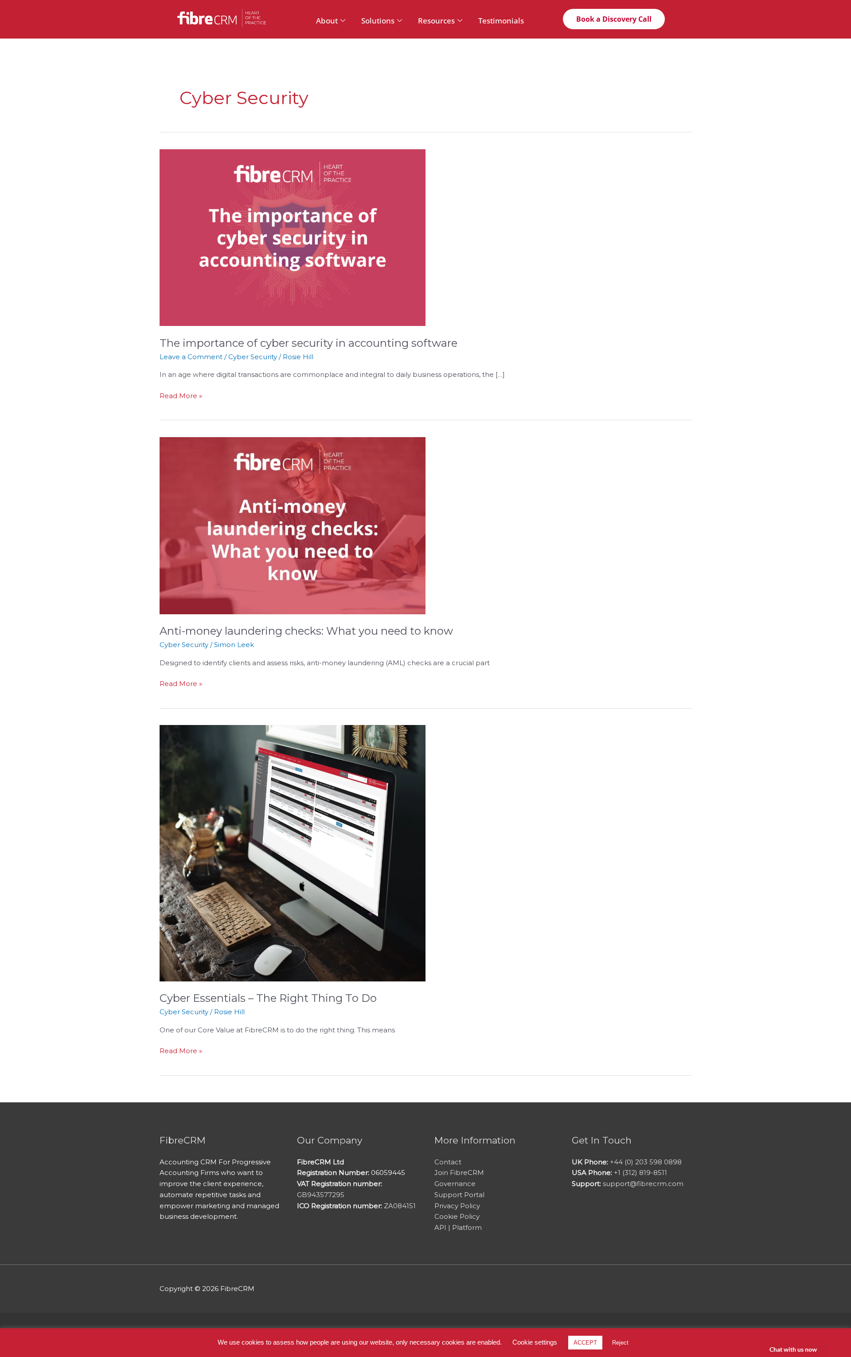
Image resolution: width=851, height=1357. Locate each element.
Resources (436, 21)
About (327, 21)
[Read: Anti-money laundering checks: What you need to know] (293, 525)
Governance (455, 1183)
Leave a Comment (191, 357)
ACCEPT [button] (585, 1342)
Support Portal (459, 1194)
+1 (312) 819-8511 (640, 1172)
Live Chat (793, 1348)
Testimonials (501, 21)
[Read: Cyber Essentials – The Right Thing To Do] (293, 853)
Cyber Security (252, 357)
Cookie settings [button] (534, 1342)
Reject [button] (620, 1342)
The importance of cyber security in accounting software (308, 343)
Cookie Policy (457, 1216)
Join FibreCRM (459, 1172)
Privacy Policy (457, 1206)
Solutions (377, 21)
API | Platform (458, 1227)
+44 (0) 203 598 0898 (646, 1162)
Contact (447, 1162)
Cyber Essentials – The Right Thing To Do (268, 998)
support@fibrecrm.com (643, 1183)
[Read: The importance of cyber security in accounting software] (293, 237)
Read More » (181, 395)
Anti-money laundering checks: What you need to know (306, 630)
